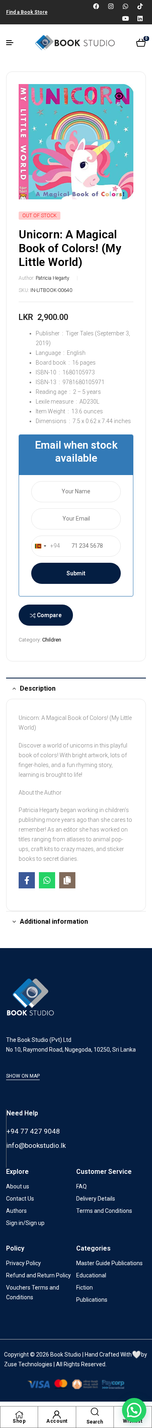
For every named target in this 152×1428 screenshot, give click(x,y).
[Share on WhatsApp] (47, 880)
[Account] (57, 1415)
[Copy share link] (67, 880)
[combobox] (46, 546)
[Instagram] (111, 6)
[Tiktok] (140, 6)
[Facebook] (96, 6)
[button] (119, 101)
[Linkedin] (140, 18)
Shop (19, 1421)
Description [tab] (38, 688)
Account (57, 1421)
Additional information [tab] (54, 921)
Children (51, 640)
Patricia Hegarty (52, 278)
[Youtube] (125, 18)
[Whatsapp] (125, 6)
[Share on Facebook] (27, 880)
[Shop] (19, 1415)
